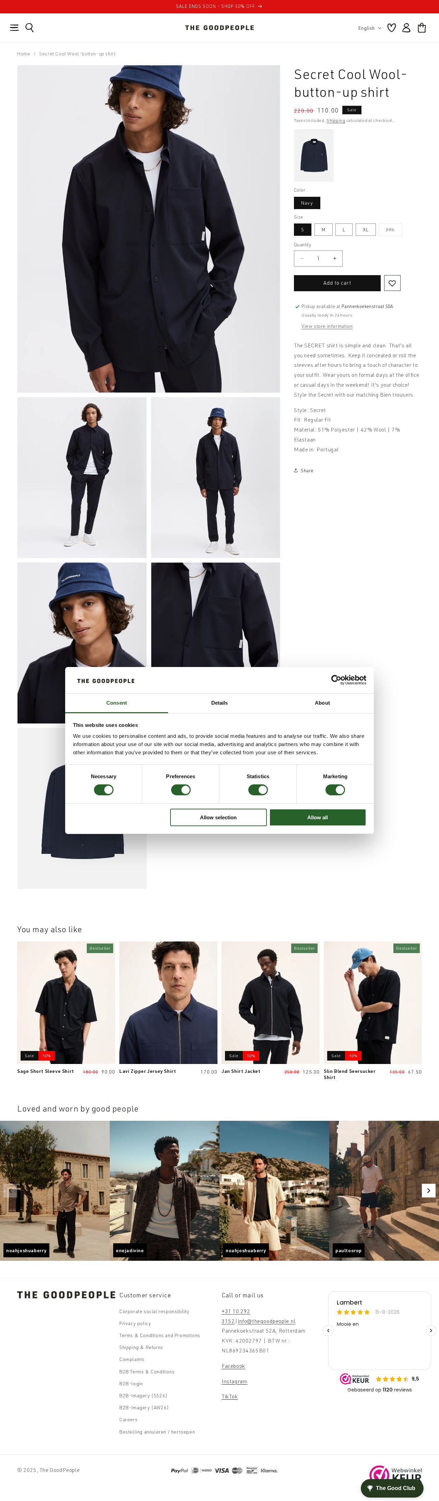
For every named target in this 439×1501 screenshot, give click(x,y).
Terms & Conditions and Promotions (159, 1335)
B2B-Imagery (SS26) (143, 1395)
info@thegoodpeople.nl (267, 1320)
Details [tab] (219, 703)
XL (366, 229)
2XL (394, 231)
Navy (307, 203)
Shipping (336, 120)
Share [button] (307, 470)
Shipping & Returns (141, 1347)
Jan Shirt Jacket (241, 1071)
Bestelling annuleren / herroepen (157, 1431)
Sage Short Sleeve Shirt (45, 1071)
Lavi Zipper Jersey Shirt (147, 1071)
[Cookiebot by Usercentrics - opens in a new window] (336, 680)
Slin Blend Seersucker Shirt (350, 1074)
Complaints (132, 1359)
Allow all (317, 817)
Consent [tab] (116, 703)
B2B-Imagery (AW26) (144, 1407)
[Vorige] (10, 1190)
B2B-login (131, 1383)
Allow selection (218, 817)
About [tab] (322, 703)
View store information (327, 326)
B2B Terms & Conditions (147, 1371)
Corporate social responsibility (154, 1311)
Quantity (302, 244)
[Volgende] (429, 1190)
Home (23, 53)
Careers (128, 1419)
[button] (14, 27)
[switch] (181, 789)
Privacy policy (135, 1323)
